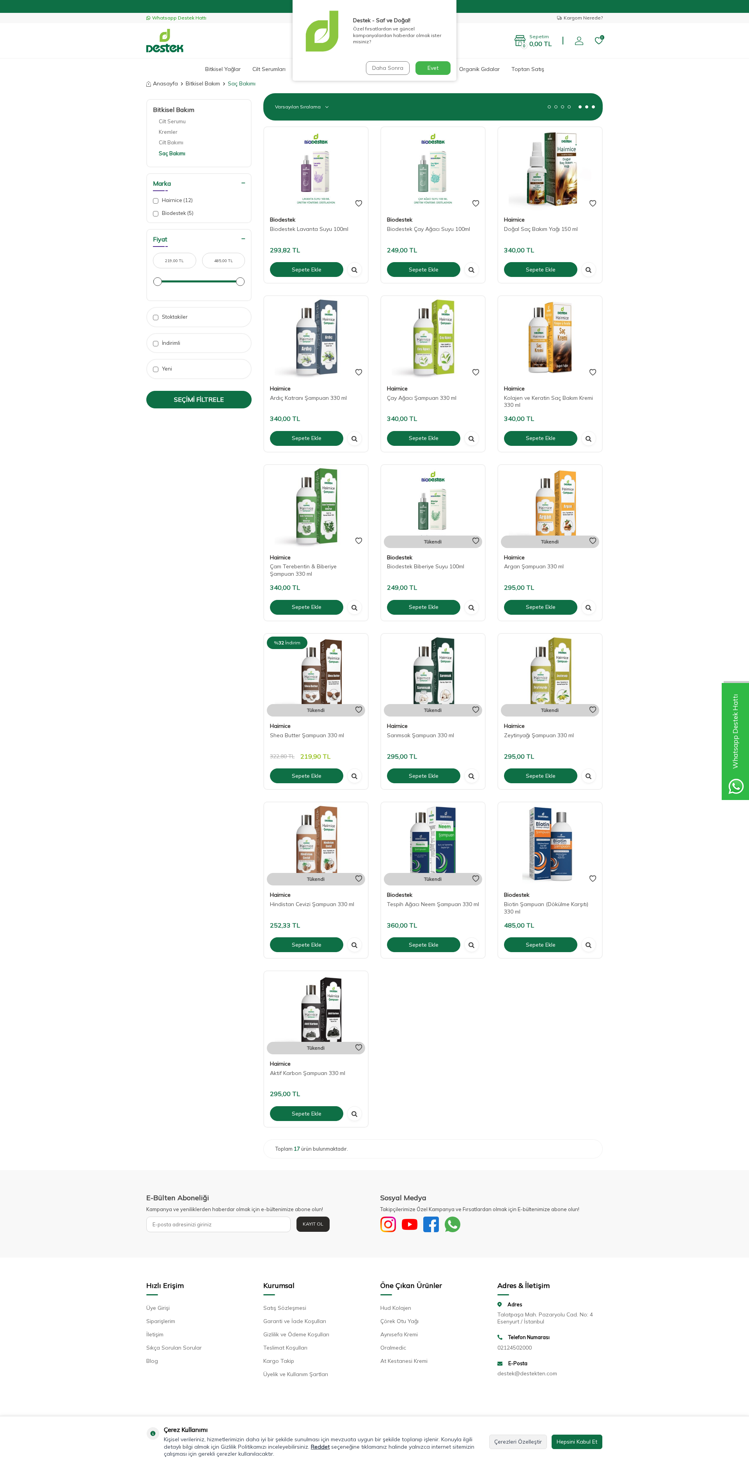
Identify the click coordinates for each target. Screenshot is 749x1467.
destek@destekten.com (527, 1373)
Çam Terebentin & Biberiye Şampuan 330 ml (303, 570)
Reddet (320, 1446)
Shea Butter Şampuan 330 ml (307, 735)
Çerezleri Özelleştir (518, 1441)
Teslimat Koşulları (285, 1347)
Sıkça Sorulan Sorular (174, 1347)
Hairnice (177, 200)
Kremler (168, 132)
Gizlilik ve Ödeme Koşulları (296, 1334)
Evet (433, 67)
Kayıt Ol (313, 1224)
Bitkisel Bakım (203, 83)
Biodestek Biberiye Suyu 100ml (425, 566)
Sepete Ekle (306, 269)
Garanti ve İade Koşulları (294, 1321)
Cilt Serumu (172, 121)
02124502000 (514, 1347)
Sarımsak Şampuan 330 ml (420, 735)
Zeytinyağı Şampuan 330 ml (539, 735)
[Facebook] (431, 1224)
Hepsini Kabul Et (577, 1441)
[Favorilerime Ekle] (358, 203)
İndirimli (170, 343)
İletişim (154, 1334)
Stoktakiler (174, 317)
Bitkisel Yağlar (223, 69)
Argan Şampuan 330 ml (534, 566)
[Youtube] (409, 1224)
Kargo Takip (278, 1360)
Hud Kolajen (395, 1307)
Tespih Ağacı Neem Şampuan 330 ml (433, 904)
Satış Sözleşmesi (284, 1307)
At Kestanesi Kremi (404, 1360)
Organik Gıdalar (479, 69)
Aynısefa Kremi (399, 1334)
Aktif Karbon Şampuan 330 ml (307, 1073)
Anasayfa (165, 83)
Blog (152, 1360)
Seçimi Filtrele (199, 399)
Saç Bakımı (172, 153)
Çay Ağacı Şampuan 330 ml (421, 397)
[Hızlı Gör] (354, 269)
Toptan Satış (527, 69)
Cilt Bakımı (171, 142)
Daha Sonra (387, 67)
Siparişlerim (160, 1321)
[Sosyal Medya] (388, 1224)
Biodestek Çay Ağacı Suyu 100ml (428, 228)
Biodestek (177, 213)
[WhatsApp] (452, 1224)
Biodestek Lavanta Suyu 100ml (309, 228)
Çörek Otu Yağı (399, 1321)
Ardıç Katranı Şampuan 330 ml (308, 397)
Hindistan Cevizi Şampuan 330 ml (312, 904)
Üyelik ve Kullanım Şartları (295, 1374)
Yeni (166, 368)
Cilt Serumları (269, 69)
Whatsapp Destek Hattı (179, 18)
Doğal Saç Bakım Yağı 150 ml (541, 228)
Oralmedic (393, 1347)
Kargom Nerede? (583, 18)
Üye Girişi (158, 1307)
